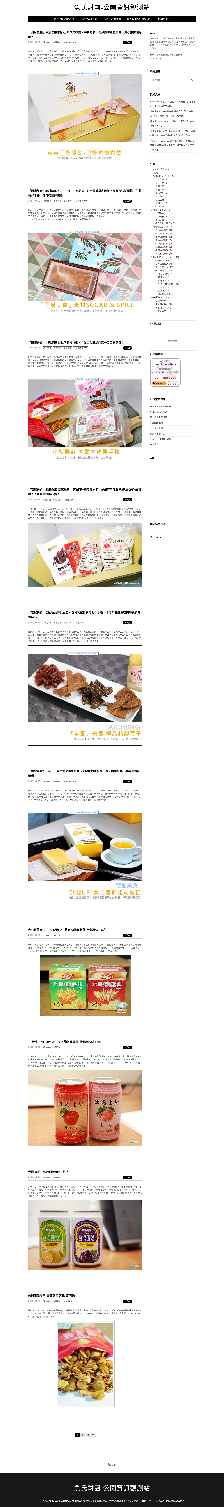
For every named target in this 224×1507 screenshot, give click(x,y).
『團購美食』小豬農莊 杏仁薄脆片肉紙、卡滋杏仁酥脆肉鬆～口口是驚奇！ (76, 342)
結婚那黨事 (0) (163, 301)
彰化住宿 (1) (162, 193)
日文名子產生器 (157, 434)
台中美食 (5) (162, 216)
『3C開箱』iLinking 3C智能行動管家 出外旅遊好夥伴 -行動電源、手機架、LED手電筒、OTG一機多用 (172, 145)
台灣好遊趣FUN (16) (163, 226)
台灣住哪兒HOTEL (64, 19)
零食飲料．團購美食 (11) (168, 223)
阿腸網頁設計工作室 (175, 1501)
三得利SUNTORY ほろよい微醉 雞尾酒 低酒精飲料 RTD (64, 1042)
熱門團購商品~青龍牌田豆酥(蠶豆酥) (51, 1295)
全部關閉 (165, 169)
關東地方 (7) (164, 277)
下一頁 (90, 1435)
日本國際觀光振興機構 (160, 406)
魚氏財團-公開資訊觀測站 (112, 8)
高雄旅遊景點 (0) (164, 240)
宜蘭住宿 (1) (162, 186)
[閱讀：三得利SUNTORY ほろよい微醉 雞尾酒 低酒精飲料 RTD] (85, 1146)
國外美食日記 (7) (164, 264)
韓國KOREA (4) (163, 260)
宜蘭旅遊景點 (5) (164, 250)
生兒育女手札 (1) (164, 304)
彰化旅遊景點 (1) (164, 230)
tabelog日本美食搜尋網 (161, 439)
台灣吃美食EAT (89, 19)
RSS (114, 1465)
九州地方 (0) (164, 287)
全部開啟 (154, 169)
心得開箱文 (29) (163, 311)
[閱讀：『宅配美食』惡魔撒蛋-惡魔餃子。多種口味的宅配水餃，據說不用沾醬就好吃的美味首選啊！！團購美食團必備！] (85, 586)
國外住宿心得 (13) (164, 267)
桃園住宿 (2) (162, 203)
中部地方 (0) (164, 280)
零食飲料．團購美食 (52, 42)
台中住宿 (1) (162, 206)
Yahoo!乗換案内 (157, 423)
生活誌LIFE (163, 19)
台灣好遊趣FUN (112, 19)
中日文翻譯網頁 (157, 428)
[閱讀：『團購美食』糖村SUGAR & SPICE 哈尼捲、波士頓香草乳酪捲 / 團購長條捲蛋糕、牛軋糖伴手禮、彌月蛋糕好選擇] (85, 316)
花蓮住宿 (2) (162, 189)
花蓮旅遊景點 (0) (164, 247)
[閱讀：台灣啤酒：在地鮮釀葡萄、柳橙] (85, 1269)
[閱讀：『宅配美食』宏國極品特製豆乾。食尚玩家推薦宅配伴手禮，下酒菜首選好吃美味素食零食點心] (85, 745)
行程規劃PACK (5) (165, 294)
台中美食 (47, 201)
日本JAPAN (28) (164, 270)
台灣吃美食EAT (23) (162, 210)
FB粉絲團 (156, 323)
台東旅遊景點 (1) (164, 253)
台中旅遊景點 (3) (164, 243)
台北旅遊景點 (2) (164, 233)
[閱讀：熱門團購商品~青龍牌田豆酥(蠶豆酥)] (85, 1406)
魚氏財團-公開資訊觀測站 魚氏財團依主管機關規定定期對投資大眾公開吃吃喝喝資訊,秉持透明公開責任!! (92, 1501)
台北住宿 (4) (162, 179)
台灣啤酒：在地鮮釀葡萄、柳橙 (48, 1172)
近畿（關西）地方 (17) (169, 284)
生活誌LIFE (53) (161, 297)
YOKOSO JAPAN (158, 412)
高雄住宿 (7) (162, 200)
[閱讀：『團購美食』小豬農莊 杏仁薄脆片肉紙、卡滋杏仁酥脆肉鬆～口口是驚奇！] (85, 463)
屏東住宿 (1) (162, 196)
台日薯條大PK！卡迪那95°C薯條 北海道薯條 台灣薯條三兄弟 (67, 930)
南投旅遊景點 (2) (164, 237)
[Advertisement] (175, 483)
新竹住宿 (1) (162, 183)
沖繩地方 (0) (164, 291)
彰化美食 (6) (162, 220)
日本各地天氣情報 (158, 417)
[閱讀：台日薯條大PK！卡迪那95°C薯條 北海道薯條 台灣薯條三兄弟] (85, 1016)
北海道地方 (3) (165, 274)
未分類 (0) (158, 173)
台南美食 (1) (162, 213)
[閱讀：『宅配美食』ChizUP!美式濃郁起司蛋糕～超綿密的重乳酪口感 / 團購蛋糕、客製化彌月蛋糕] (85, 904)
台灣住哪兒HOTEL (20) (164, 176)
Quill (150, 1501)
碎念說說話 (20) (163, 307)
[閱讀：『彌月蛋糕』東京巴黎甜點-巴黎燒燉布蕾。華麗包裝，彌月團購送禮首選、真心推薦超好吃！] (85, 165)
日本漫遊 (154, 444)
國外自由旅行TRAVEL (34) (166, 257)
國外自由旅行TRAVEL (139, 19)
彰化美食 (47, 348)
